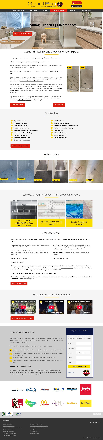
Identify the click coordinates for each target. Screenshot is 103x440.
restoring (50, 266)
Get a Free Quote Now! (19, 283)
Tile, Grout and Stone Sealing (23, 133)
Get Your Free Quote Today (20, 146)
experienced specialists (68, 277)
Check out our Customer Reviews (22, 318)
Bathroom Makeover (60, 133)
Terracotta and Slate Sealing (22, 137)
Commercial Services (60, 137)
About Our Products (17, 104)
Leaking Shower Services (21, 128)
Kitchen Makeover (59, 135)
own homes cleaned (67, 268)
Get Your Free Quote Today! (22, 33)
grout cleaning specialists (37, 239)
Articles (99, 437)
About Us (72, 10)
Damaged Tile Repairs (20, 135)
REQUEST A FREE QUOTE (58, 10)
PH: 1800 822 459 (95, 422)
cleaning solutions (16, 278)
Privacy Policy (71, 372)
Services (45, 10)
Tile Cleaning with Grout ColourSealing (26, 130)
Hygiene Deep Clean (20, 121)
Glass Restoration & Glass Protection (39, 426)
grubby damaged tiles (24, 100)
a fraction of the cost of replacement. (31, 81)
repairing (36, 266)
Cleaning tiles (15, 266)
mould (46, 62)
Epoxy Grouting (58, 130)
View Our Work (59, 104)
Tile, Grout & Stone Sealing (9, 429)
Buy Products (33, 10)
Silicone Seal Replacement (22, 140)
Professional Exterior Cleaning (63, 128)
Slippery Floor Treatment (61, 123)
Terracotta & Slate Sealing (9, 433)
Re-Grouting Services (20, 123)
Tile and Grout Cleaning (9, 426)
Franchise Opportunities (18, 10)
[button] (49, 181)
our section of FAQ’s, (22, 270)
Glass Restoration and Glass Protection (66, 125)
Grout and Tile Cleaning (21, 125)
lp (11, 73)
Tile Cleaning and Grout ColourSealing (12, 427)
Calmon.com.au (92, 437)
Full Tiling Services (59, 121)
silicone (16, 62)
